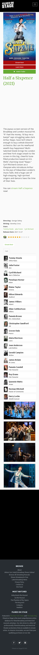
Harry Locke (14, 396)
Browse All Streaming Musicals (19, 575)
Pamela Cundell (16, 367)
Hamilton (20, 607)
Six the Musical (20, 598)
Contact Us (19, 584)
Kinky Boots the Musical (19, 595)
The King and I (19, 602)
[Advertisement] (19, 107)
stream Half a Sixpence (21, 188)
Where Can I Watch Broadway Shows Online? (19, 572)
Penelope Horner (16, 280)
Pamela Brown (15, 316)
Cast (6, 251)
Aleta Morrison (16, 338)
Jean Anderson (15, 345)
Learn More (19, 67)
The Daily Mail (32, 616)
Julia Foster (19, 229)
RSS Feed (19, 587)
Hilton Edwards (16, 294)
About (19, 570)
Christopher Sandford (19, 323)
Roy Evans (13, 374)
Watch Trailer (20, 71)
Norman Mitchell (16, 389)
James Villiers (15, 302)
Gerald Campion (16, 352)
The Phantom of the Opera (19, 600)
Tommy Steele (8, 229)
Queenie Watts (16, 382)
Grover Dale (14, 331)
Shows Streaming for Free (19, 577)
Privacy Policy (19, 582)
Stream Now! (19, 62)
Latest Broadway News (19, 579)
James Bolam (15, 360)
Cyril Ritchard (28, 229)
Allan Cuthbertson (17, 309)
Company (19, 605)
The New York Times (17, 616)
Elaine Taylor (15, 287)
